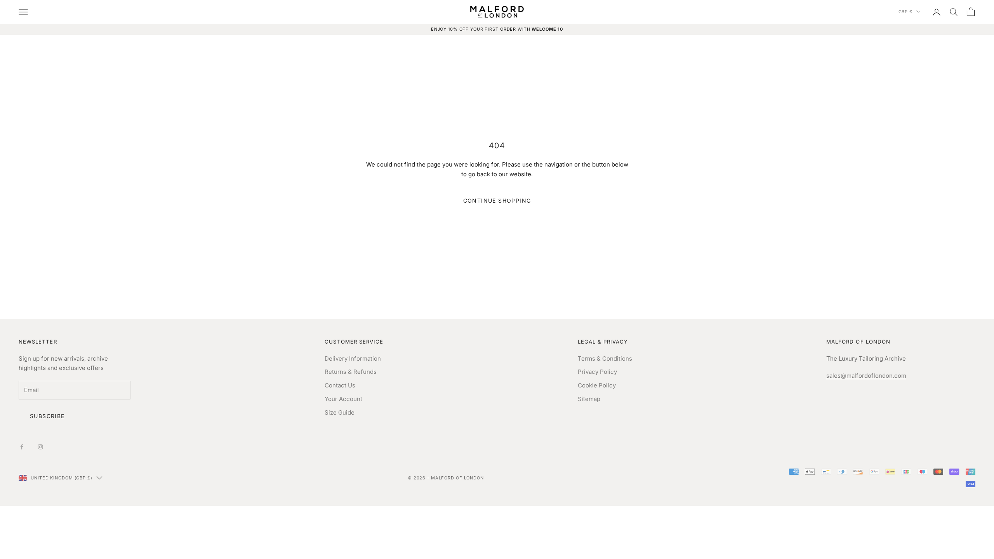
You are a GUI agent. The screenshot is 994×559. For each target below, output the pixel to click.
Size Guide (340, 412)
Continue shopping (497, 200)
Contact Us (340, 385)
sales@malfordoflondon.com (866, 375)
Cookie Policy (597, 385)
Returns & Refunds (351, 371)
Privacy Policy (597, 371)
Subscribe (47, 416)
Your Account (343, 399)
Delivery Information (353, 358)
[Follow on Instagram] (40, 447)
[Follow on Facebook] (22, 447)
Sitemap (589, 399)
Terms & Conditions (605, 358)
